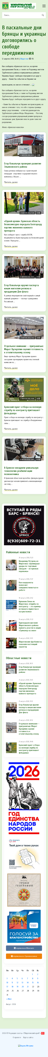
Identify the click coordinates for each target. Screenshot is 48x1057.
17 (7, 987)
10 (7, 982)
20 (23, 987)
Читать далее (11, 182)
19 (17, 987)
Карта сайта (28, 1037)
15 (33, 982)
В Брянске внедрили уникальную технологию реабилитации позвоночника (21, 471)
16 (38, 982)
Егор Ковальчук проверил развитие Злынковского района (22, 165)
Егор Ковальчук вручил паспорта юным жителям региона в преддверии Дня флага (21, 288)
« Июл (9, 999)
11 (12, 982)
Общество (24, 59)
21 (27, 987)
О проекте (17, 1037)
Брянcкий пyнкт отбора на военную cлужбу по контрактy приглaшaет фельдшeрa (22, 410)
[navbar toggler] (44, 6)
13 (22, 982)
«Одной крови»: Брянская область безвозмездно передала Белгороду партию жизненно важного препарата (23, 226)
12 (17, 982)
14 (28, 982)
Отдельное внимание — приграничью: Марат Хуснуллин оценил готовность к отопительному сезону (24, 349)
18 (12, 987)
